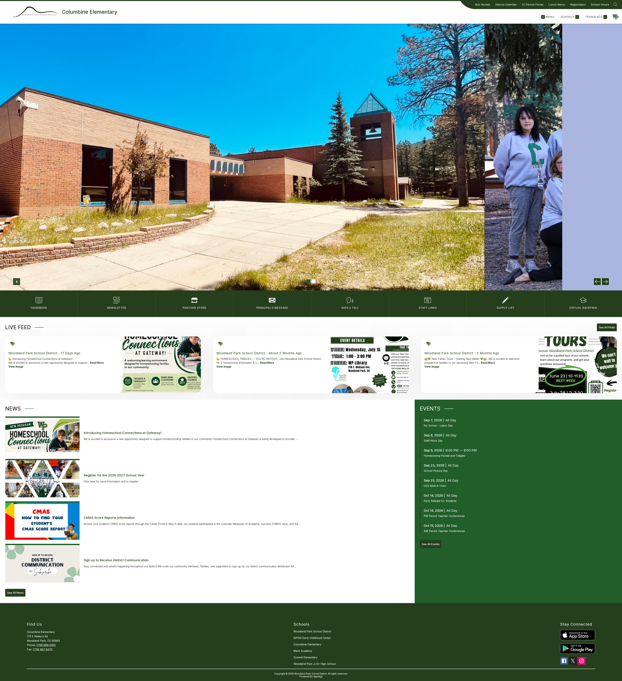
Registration (578, 4)
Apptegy (318, 676)
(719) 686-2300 (46, 645)
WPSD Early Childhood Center (312, 638)
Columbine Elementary (307, 644)
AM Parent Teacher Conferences (444, 531)
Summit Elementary (305, 657)
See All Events (430, 544)
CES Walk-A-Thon (435, 485)
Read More (97, 362)
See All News (15, 592)
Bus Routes (482, 4)
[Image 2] (314, 281)
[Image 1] (308, 281)
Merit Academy (303, 650)
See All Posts (607, 327)
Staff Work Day (433, 440)
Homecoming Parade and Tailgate (444, 455)
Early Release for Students (440, 500)
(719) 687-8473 (42, 649)
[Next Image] (605, 281)
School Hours (600, 4)
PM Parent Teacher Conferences (444, 516)
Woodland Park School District (312, 631)
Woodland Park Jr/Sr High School (315, 663)
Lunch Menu (556, 4)
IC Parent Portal (532, 4)
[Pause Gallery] (16, 281)
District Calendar (506, 4)
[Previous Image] (597, 281)
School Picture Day (436, 470)
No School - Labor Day (438, 425)
